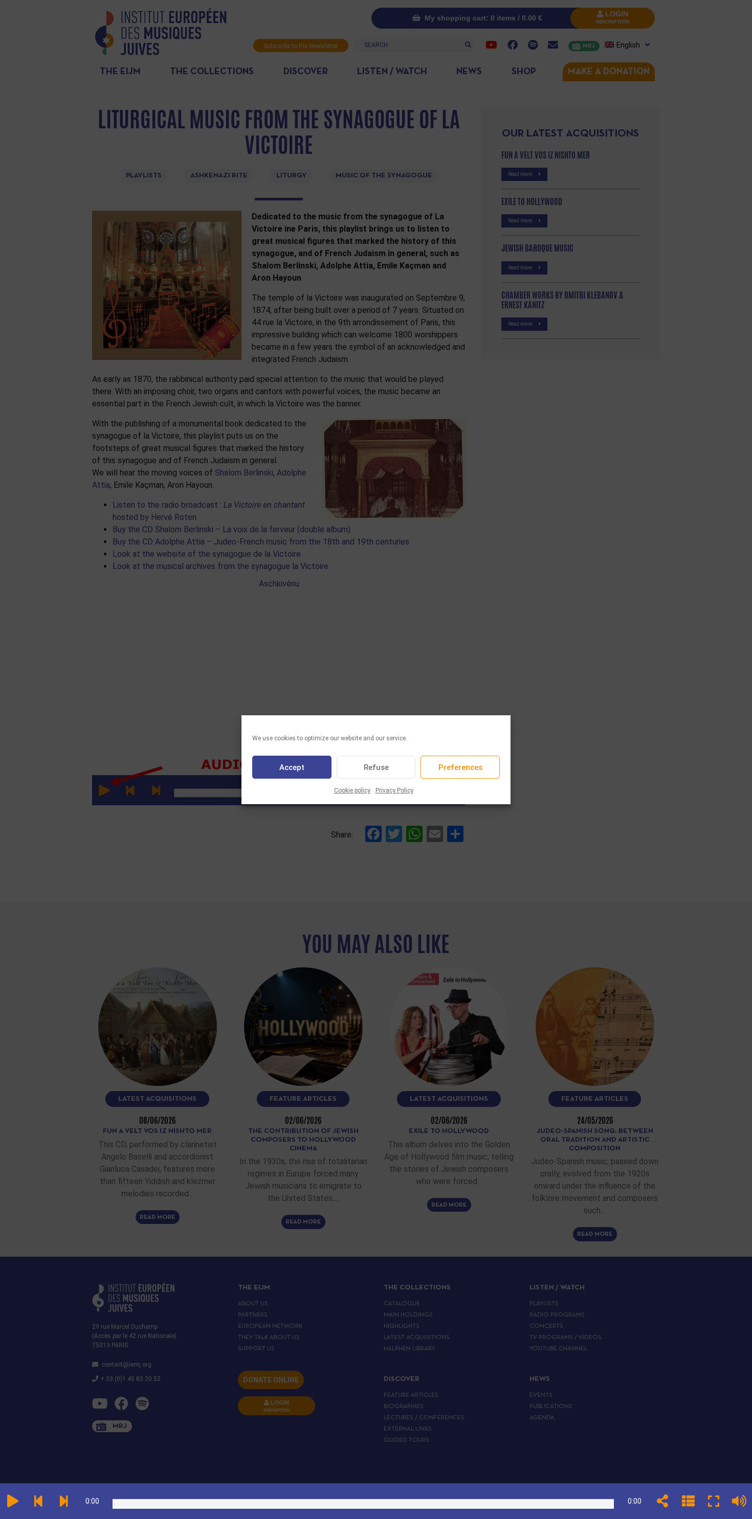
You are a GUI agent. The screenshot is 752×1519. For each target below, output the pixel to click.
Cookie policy (352, 790)
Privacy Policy (394, 790)
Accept (291, 767)
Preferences (460, 767)
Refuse (376, 767)
